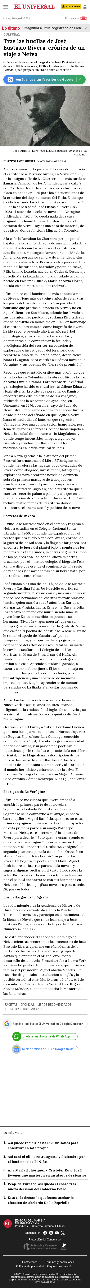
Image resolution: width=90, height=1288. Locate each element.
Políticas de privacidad (30, 1266)
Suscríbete (73, 6)
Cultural (11, 34)
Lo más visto (12, 1133)
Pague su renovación (59, 1266)
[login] (85, 6)
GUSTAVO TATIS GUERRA (19, 161)
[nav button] (5, 6)
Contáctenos (29, 1262)
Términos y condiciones (59, 1262)
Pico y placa (72, 18)
